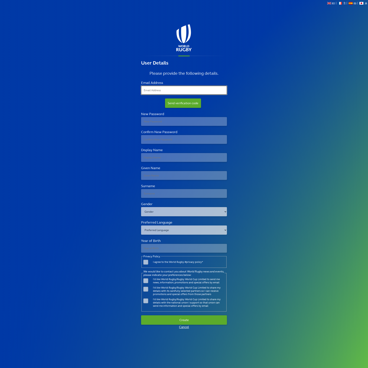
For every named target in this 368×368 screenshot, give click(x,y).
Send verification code (183, 103)
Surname (148, 186)
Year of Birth (151, 241)
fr (345, 3)
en (333, 3)
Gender (147, 204)
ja (366, 3)
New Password (152, 114)
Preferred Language (156, 222)
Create (184, 320)
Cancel (184, 327)
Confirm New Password (159, 132)
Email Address (152, 82)
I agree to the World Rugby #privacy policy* (178, 262)
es (355, 3)
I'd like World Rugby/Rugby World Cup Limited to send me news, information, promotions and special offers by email (186, 281)
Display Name (152, 150)
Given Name (150, 168)
